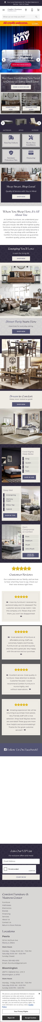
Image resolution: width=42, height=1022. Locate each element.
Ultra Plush (29, 549)
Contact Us (6, 922)
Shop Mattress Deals (21, 65)
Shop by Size (29, 477)
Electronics (6, 908)
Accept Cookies (30, 1018)
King (27, 459)
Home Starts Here (11, 108)
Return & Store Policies (11, 925)
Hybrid (9, 509)
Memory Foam (9, 500)
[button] (3, 10)
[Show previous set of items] (4, 60)
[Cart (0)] (38, 10)
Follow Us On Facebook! (22, 749)
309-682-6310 (13, 960)
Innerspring (11, 495)
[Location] (26, 10)
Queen (28, 463)
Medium (28, 541)
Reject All (11, 1018)
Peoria (6, 936)
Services (5, 917)
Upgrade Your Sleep (31, 108)
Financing (6, 914)
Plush (27, 545)
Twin (27, 471)
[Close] (39, 993)
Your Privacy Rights (21, 1011)
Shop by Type (10, 515)
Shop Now (21, 331)
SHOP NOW (21, 258)
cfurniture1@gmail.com (17, 963)
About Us (6, 919)
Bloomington (10, 967)
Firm (27, 537)
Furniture (6, 902)
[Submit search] (36, 17)
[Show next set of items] (38, 60)
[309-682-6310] (32, 10)
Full (26, 467)
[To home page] (15, 10)
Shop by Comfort (30, 555)
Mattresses (6, 905)
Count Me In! (21, 877)
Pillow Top (10, 505)
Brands (5, 911)
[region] (21, 1006)
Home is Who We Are (21, 87)
